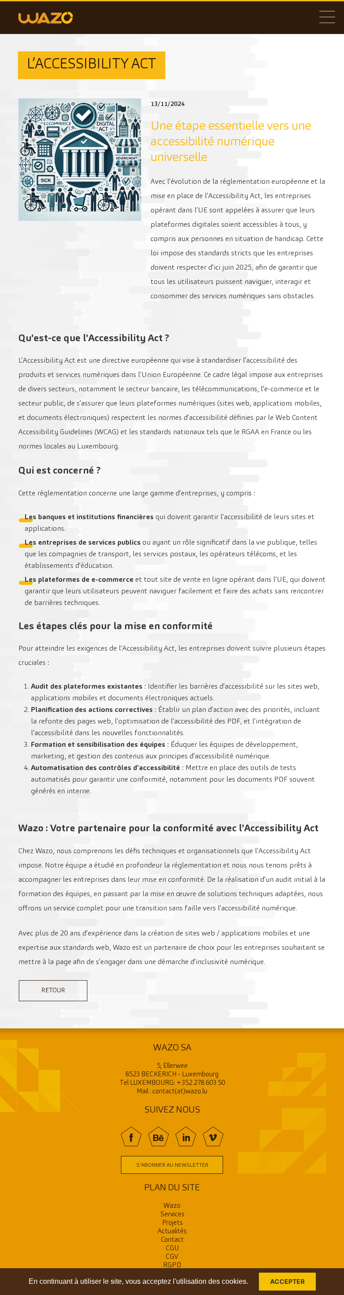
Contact (172, 1240)
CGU (172, 1248)
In (185, 1136)
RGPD (172, 1265)
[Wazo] (45, 17)
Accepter (287, 1281)
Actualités (172, 1231)
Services (172, 1214)
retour (53, 990)
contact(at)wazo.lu (179, 1091)
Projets (172, 1223)
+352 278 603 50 (200, 1083)
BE (158, 1136)
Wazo (172, 1206)
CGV (172, 1257)
